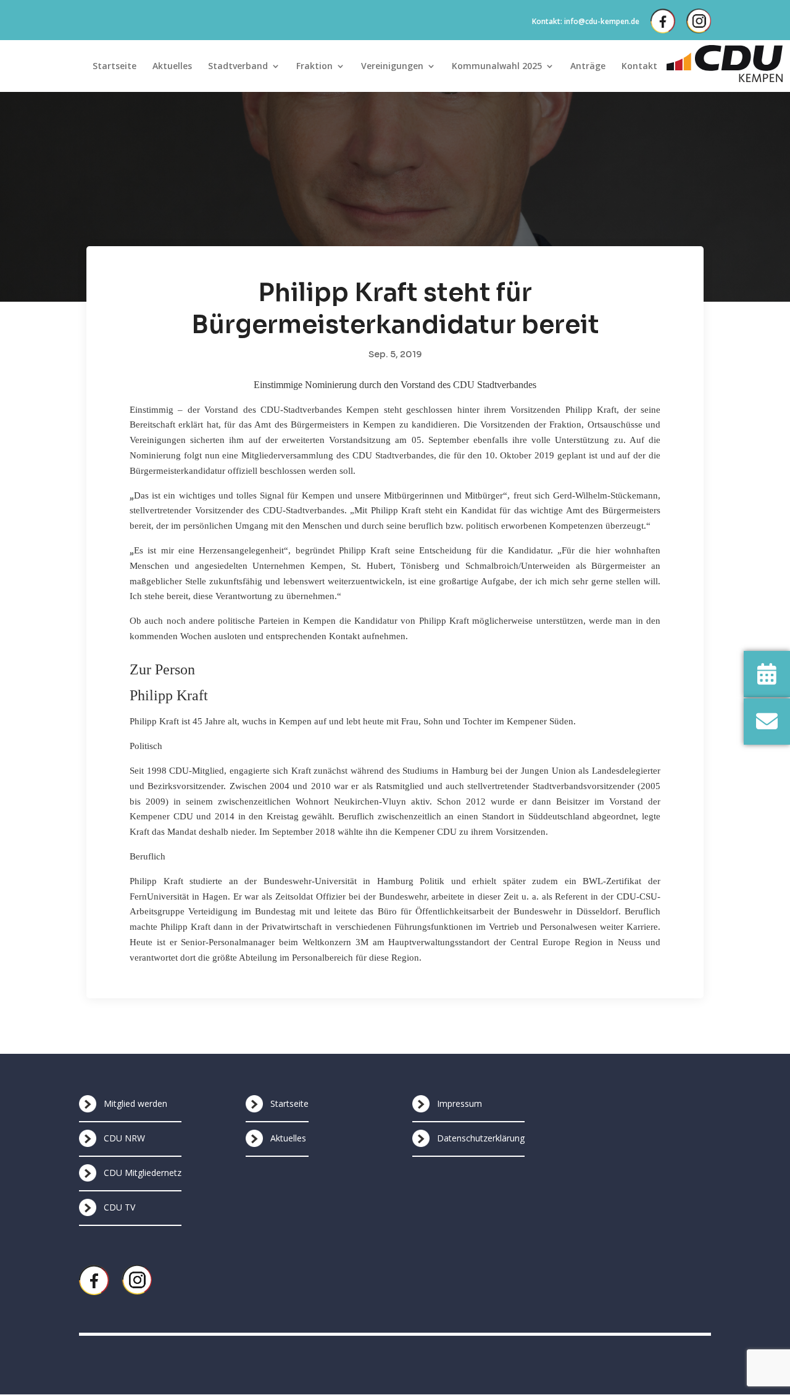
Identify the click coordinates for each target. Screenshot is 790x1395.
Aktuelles (172, 67)
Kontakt (639, 67)
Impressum (459, 1103)
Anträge (587, 67)
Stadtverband (238, 67)
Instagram (698, 21)
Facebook (663, 21)
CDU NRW (124, 1138)
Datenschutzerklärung (481, 1138)
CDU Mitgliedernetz (142, 1172)
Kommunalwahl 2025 (497, 67)
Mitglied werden (135, 1103)
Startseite (114, 67)
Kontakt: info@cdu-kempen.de (585, 21)
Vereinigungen (392, 67)
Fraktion (314, 67)
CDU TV (119, 1207)
